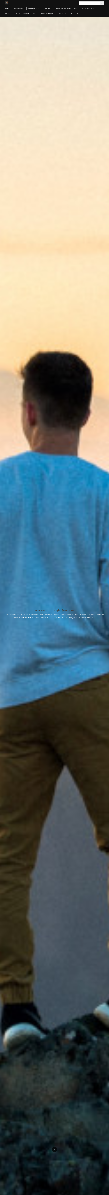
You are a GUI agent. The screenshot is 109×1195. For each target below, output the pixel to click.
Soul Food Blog (88, 8)
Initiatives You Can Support (25, 13)
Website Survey (47, 13)
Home (7, 8)
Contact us (24, 617)
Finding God (18, 8)
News (7, 13)
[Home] (6, 3)
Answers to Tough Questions (39, 8)
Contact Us (62, 13)
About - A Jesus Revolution (67, 8)
